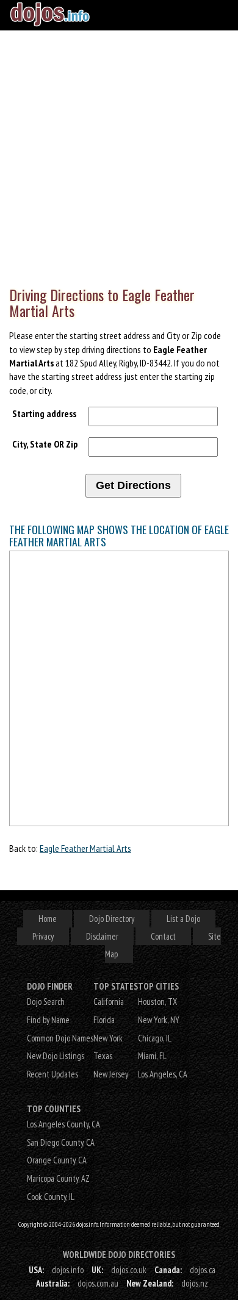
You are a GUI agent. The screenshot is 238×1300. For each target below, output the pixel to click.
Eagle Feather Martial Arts (85, 848)
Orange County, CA (57, 1160)
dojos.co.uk (128, 1270)
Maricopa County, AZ (58, 1178)
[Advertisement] (119, 155)
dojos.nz (194, 1283)
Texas (102, 1056)
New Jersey (110, 1074)
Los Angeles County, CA (63, 1124)
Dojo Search (46, 1001)
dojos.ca (202, 1270)
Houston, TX (157, 1001)
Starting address (44, 413)
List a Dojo (183, 918)
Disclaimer (102, 936)
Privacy (43, 936)
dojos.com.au (98, 1283)
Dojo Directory (111, 918)
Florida (104, 1020)
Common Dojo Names (60, 1038)
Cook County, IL (50, 1196)
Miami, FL (152, 1056)
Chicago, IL (154, 1038)
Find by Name (48, 1020)
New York (108, 1038)
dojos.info (68, 1270)
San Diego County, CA (61, 1142)
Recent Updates (52, 1074)
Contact (163, 936)
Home (47, 918)
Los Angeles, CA (162, 1074)
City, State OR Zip (45, 444)
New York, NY (158, 1020)
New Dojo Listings (55, 1056)
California (108, 1001)
